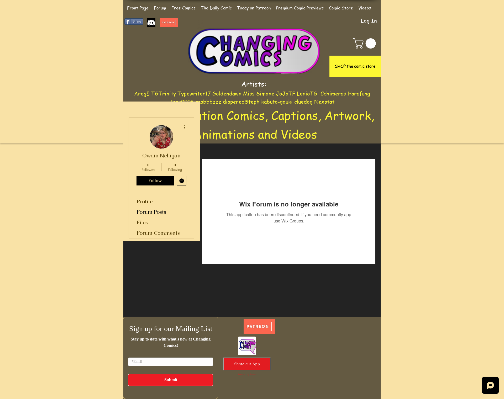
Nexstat (324, 101)
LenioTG (307, 93)
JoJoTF (285, 93)
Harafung (359, 93)
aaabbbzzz (209, 101)
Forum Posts (151, 212)
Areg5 (142, 93)
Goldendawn (227, 93)
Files (142, 222)
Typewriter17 (194, 93)
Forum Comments (158, 233)
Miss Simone (258, 93)
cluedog (303, 101)
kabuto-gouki (277, 101)
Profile (145, 201)
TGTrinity (163, 93)
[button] (365, 43)
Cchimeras (333, 93)
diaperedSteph (241, 101)
